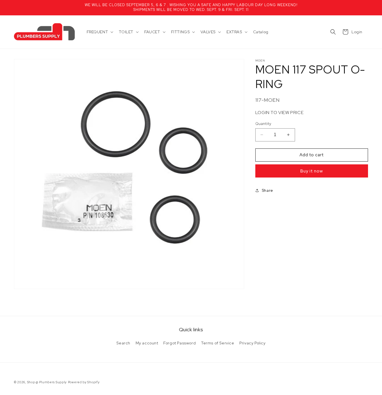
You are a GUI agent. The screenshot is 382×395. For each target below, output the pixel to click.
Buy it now (311, 171)
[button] (99, 32)
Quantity (263, 123)
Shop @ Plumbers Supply (47, 382)
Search (123, 343)
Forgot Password (179, 343)
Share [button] (267, 190)
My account (147, 343)
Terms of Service (217, 343)
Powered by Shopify (84, 382)
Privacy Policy (252, 343)
